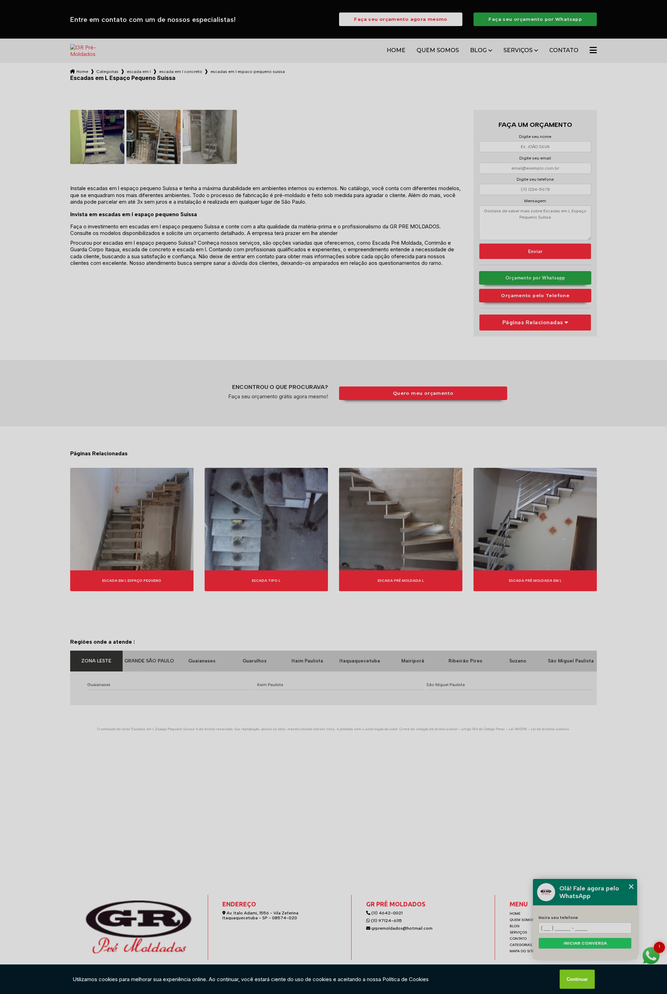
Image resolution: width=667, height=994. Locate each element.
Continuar (577, 979)
